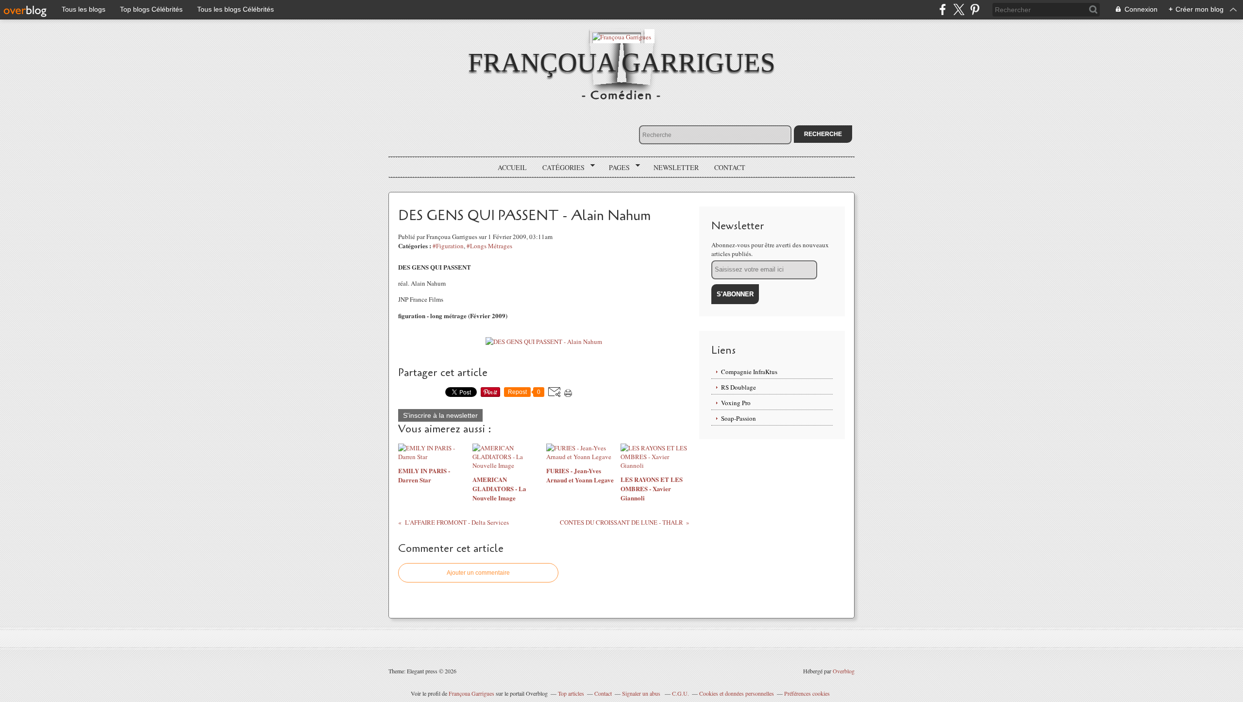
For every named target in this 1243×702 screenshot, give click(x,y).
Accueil (512, 167)
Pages (616, 167)
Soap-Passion (738, 418)
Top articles (571, 693)
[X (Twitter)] (959, 9)
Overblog (844, 671)
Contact (729, 167)
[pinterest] (975, 9)
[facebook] (943, 9)
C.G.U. (680, 693)
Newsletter (676, 167)
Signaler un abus (642, 693)
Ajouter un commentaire (478, 572)
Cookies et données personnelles (736, 693)
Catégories (560, 167)
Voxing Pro (736, 402)
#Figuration (448, 245)
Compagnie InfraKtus (749, 371)
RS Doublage (738, 387)
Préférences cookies (807, 693)
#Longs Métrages (489, 245)
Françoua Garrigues (621, 62)
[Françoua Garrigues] (622, 36)
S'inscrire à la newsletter (440, 415)
